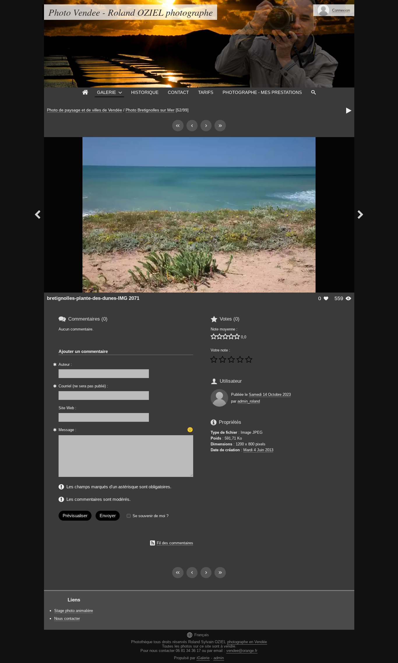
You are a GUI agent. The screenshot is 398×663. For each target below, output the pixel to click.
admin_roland (248, 401)
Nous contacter (67, 618)
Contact (178, 92)
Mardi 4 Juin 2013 (258, 450)
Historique (145, 92)
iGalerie (203, 658)
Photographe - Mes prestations (262, 92)
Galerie (106, 92)
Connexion (341, 10)
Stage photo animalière (73, 610)
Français (197, 635)
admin (219, 658)
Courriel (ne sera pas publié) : (83, 386)
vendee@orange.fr (241, 650)
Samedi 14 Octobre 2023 (270, 394)
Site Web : (67, 408)
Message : (67, 430)
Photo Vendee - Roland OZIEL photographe (130, 12)
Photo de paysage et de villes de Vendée (84, 110)
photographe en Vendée (247, 642)
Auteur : (65, 364)
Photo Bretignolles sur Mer (150, 110)
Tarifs (205, 92)
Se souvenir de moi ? (150, 516)
